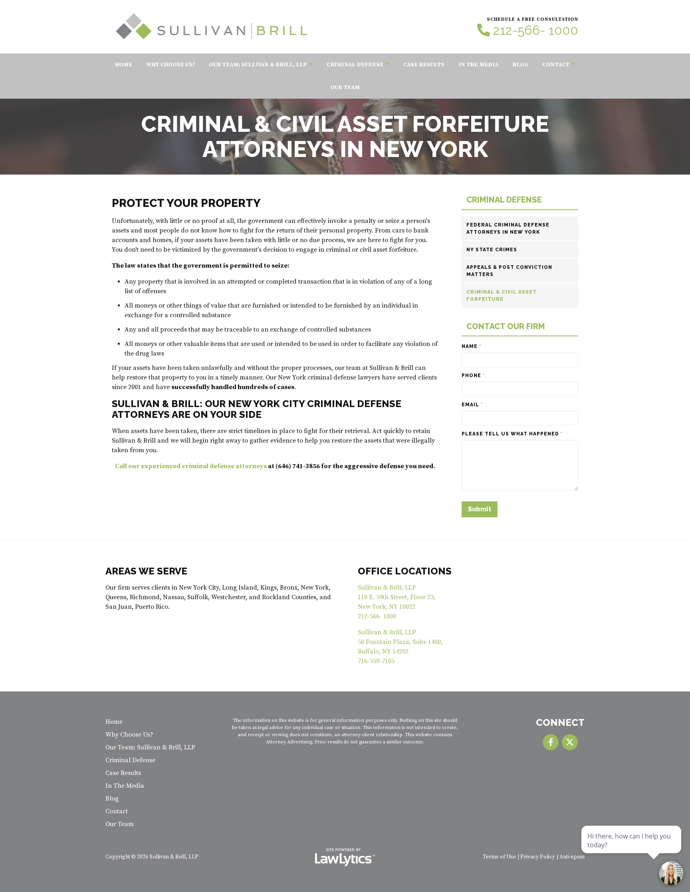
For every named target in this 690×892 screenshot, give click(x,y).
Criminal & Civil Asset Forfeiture (501, 295)
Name (471, 346)
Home (123, 64)
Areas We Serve (146, 571)
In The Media (478, 64)
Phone (473, 375)
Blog (520, 64)
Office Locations (405, 571)
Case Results (423, 64)
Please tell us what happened (512, 434)
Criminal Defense (355, 64)
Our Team (345, 87)
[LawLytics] (345, 857)
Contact (555, 64)
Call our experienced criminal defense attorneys (191, 466)
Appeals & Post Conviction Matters (509, 270)
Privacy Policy (537, 857)
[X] (570, 742)
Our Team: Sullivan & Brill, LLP (258, 64)
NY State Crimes (491, 249)
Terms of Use (499, 857)
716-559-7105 (376, 661)
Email (472, 404)
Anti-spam (572, 857)
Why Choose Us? (170, 64)
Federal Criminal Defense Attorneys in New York (507, 228)
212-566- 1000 (535, 30)
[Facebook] (551, 742)
